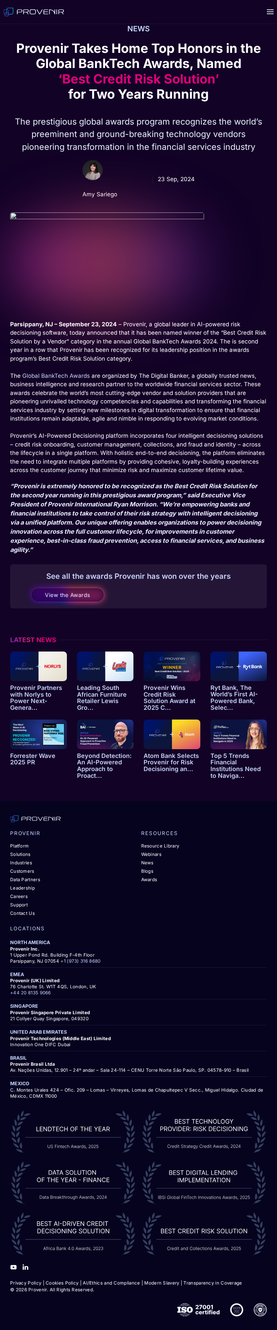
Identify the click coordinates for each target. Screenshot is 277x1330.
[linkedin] (25, 1266)
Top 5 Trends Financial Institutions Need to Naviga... (235, 765)
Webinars (151, 854)
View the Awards (67, 595)
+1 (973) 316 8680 (80, 961)
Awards (149, 879)
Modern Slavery (161, 1283)
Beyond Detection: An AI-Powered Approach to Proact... (104, 765)
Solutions (20, 854)
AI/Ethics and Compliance (111, 1283)
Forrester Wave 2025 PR (32, 759)
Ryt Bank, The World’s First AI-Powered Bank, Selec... (234, 697)
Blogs (147, 871)
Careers (19, 896)
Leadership (22, 888)
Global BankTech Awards (56, 375)
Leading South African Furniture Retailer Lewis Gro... (102, 697)
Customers (22, 871)
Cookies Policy (62, 1283)
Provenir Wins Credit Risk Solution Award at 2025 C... (169, 697)
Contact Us (22, 913)
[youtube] (13, 1266)
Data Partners (25, 879)
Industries (21, 862)
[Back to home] (34, 12)
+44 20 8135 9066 (30, 992)
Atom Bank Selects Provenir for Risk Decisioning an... (171, 762)
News (147, 862)
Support (19, 904)
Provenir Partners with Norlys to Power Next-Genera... (36, 697)
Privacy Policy (25, 1283)
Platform (19, 846)
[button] (270, 12)
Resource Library (160, 846)
